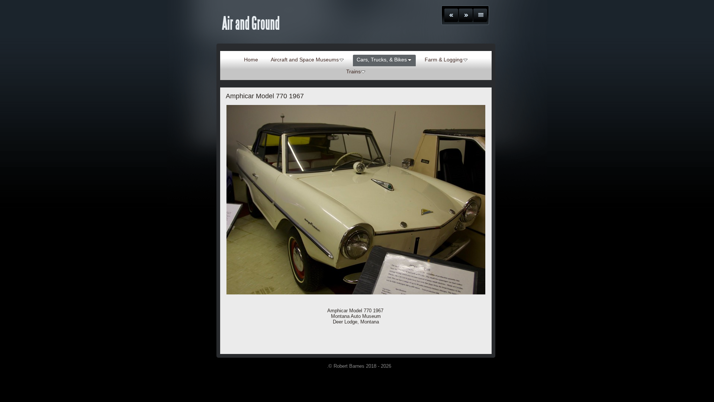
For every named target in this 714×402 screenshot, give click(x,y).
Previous (451, 15)
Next (466, 15)
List (480, 15)
